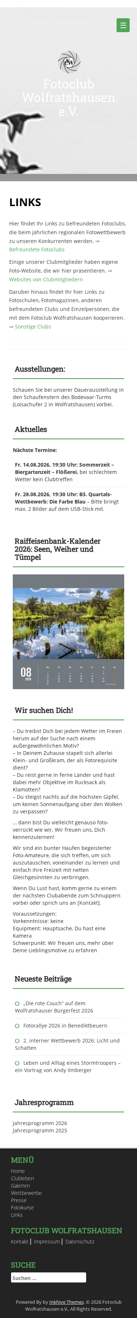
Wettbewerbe (26, 1192)
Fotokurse (22, 1207)
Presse (19, 1200)
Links (17, 1214)
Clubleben (22, 1178)
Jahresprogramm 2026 (40, 1123)
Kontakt (88, 902)
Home (18, 1170)
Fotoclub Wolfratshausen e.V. (68, 97)
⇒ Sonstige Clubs (30, 326)
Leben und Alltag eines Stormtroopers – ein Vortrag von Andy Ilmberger (68, 1066)
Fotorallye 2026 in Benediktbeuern (65, 1025)
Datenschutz (79, 1241)
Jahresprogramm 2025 (40, 1130)
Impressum (47, 1241)
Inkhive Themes (66, 1302)
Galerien (20, 1185)
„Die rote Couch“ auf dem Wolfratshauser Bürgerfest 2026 (54, 1007)
